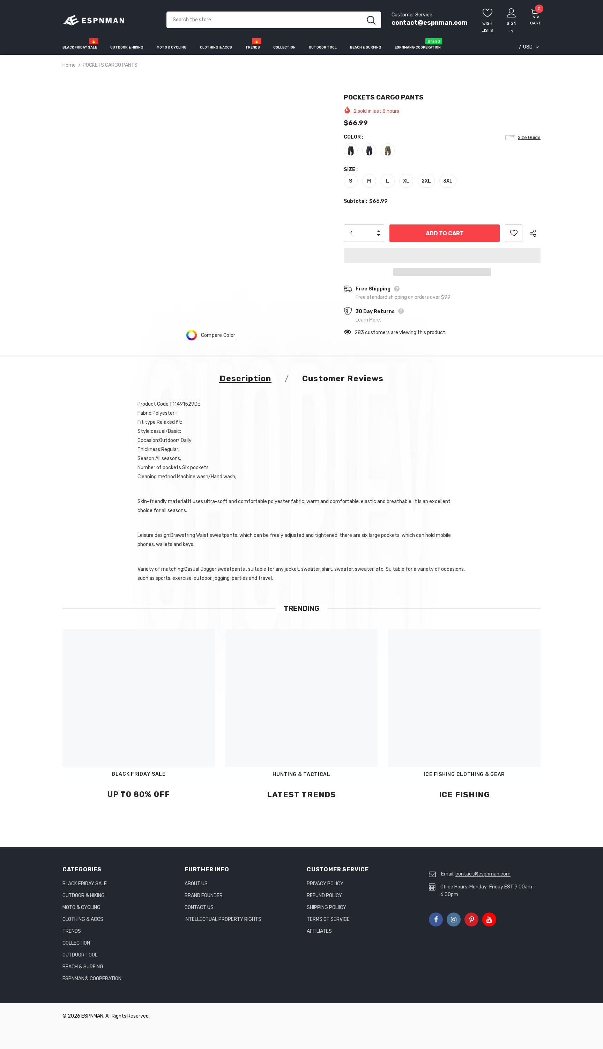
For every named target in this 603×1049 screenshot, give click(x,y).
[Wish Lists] (513, 233)
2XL (426, 181)
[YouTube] (489, 919)
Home (69, 65)
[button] (442, 255)
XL (406, 181)
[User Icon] (511, 12)
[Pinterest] (471, 919)
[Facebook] (436, 919)
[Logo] (109, 20)
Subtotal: (355, 201)
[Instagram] (454, 919)
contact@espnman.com (430, 23)
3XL (448, 181)
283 (359, 332)
